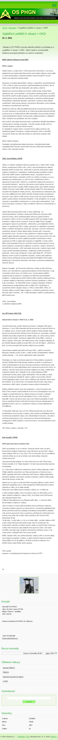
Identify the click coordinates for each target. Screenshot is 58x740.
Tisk (27, 736)
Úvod (4, 28)
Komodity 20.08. (35, 653)
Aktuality (12, 28)
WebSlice (21, 736)
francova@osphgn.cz (10, 638)
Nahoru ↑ (54, 736)
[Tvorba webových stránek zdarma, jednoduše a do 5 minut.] (16, 736)
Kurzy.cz (25, 653)
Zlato (46, 653)
